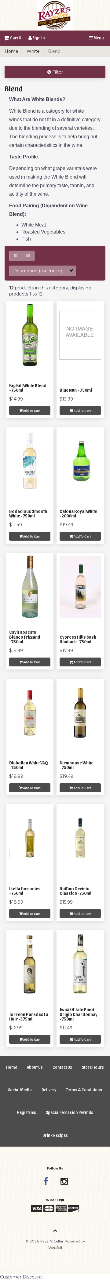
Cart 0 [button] (15, 37)
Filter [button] (57, 72)
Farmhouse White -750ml (77, 765)
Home (11, 51)
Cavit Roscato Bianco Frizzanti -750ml (24, 636)
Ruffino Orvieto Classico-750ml (75, 891)
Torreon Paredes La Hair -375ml (28, 1016)
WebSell (55, 1247)
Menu (98, 37)
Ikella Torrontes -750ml (25, 891)
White (33, 51)
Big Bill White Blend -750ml (27, 388)
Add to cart (31, 410)
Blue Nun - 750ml (76, 390)
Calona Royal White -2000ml (78, 513)
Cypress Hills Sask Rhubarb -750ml (78, 639)
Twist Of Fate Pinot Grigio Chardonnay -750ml (78, 1014)
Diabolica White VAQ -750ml (28, 765)
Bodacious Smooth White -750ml (28, 513)
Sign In (38, 37)
